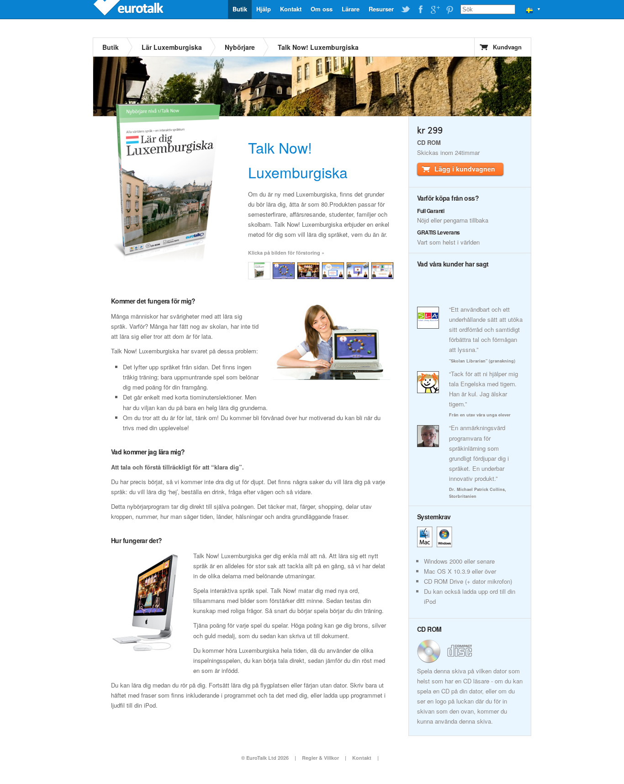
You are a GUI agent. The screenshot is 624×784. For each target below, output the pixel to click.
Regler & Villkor (320, 757)
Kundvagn (507, 47)
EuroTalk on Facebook (420, 9)
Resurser (381, 9)
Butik (240, 9)
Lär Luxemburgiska (172, 47)
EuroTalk (129, 9)
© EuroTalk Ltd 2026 (265, 757)
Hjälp (263, 9)
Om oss (322, 9)
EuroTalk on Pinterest (449, 9)
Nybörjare (240, 47)
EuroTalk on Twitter (405, 9)
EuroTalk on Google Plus (435, 9)
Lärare (351, 9)
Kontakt (290, 9)
